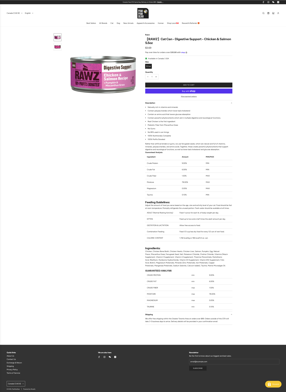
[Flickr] (273, 2)
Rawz (147, 35)
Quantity (149, 72)
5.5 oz (148, 66)
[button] (65, 73)
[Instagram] (268, 2)
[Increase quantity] (156, 76)
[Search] (263, 13)
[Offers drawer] (268, 13)
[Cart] (273, 13)
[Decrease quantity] (147, 76)
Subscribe (198, 368)
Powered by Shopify (29, 389)
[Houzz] (278, 2)
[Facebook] (263, 2)
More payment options (189, 96)
